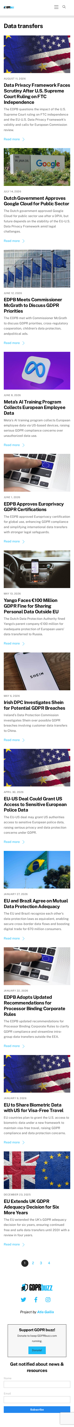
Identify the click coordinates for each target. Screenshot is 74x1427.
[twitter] (24, 1299)
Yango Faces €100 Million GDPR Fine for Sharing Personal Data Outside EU (31, 605)
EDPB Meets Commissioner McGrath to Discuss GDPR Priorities (33, 305)
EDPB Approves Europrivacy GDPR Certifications (34, 506)
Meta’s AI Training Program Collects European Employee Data (34, 407)
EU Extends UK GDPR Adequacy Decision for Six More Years (31, 1206)
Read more (12, 139)
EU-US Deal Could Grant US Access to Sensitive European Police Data (35, 804)
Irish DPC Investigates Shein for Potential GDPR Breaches (34, 705)
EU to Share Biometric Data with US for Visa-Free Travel (34, 1107)
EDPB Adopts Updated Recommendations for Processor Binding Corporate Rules (34, 1005)
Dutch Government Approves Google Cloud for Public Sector (36, 200)
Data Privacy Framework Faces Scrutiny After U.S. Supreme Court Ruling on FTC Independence (37, 93)
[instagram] (49, 1299)
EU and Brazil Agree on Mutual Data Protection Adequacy (36, 903)
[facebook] (36, 1299)
